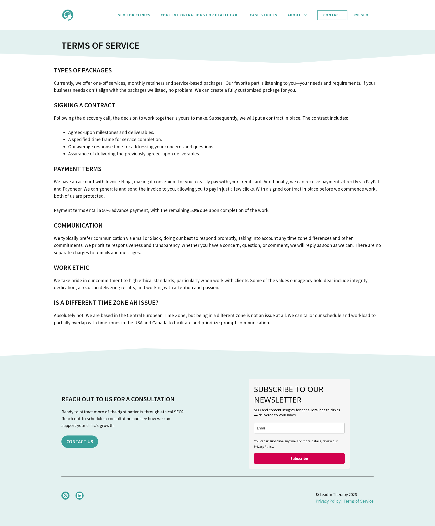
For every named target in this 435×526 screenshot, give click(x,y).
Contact (332, 15)
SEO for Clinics (134, 15)
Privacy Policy (328, 501)
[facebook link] (80, 496)
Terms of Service (358, 501)
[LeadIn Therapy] (67, 15)
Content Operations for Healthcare (200, 15)
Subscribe (299, 458)
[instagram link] (65, 496)
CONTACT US (79, 442)
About (294, 15)
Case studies (263, 15)
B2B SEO (360, 15)
